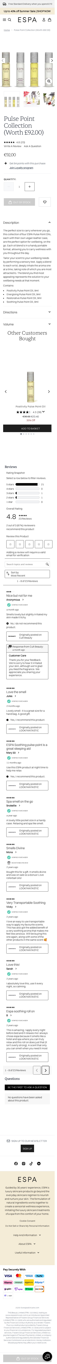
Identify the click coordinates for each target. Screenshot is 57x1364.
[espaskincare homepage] (27, 19)
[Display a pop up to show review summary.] (43, 411)
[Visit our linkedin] (39, 1163)
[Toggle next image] (52, 60)
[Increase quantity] (30, 186)
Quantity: (10, 179)
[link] (43, 20)
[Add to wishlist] (45, 202)
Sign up (27, 1148)
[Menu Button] (3, 20)
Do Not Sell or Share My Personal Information (27, 1226)
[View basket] (49, 20)
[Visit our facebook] (16, 1163)
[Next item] (48, 391)
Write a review (12, 146)
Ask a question (32, 146)
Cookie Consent (27, 1221)
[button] (47, 1356)
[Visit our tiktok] (31, 1163)
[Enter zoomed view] (49, 81)
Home (7, 30)
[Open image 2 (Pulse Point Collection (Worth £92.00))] (32, 99)
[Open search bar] (9, 20)
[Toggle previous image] (2, 60)
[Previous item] (5, 391)
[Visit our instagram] (23, 1163)
